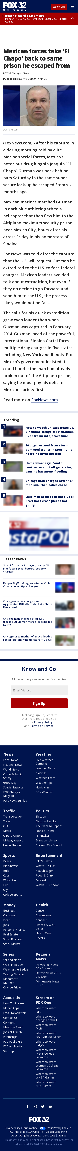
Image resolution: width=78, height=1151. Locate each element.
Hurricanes (43, 787)
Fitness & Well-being (45, 926)
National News (12, 765)
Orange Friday (12, 987)
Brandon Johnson (47, 840)
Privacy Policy (43, 722)
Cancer (40, 910)
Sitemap (8, 1051)
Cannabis (42, 920)
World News (11, 769)
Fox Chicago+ (45, 871)
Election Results (46, 821)
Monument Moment (10, 980)
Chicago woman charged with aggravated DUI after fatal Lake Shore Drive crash (27, 604)
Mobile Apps (11, 1008)
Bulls (6, 871)
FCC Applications (14, 1046)
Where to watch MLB (46, 1026)
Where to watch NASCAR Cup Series (48, 1035)
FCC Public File (12, 1041)
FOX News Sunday (15, 800)
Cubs (6, 875)
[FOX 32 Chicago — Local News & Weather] (14, 6)
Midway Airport (13, 840)
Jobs (6, 925)
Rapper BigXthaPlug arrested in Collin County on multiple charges (27, 584)
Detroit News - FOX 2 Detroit (48, 974)
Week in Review (13, 965)
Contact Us (10, 1018)
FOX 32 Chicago (12, 73)
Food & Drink (44, 875)
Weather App (44, 782)
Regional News (44, 956)
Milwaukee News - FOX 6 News (48, 966)
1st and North (12, 960)
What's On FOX (45, 866)
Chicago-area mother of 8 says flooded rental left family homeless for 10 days (27, 638)
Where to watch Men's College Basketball (46, 1053)
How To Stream (13, 1003)
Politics (42, 810)
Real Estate (10, 934)
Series (8, 954)
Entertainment (49, 855)
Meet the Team (13, 1027)
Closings (41, 773)
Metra (7, 831)
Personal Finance (14, 929)
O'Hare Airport (12, 835)
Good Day (9, 782)
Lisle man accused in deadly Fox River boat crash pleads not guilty (50, 501)
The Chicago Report (49, 826)
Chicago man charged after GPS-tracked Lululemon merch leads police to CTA (27, 622)
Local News (10, 760)
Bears (7, 861)
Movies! (41, 880)
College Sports (12, 894)
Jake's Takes (44, 861)
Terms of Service (41, 726)
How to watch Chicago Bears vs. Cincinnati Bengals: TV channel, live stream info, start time (50, 432)
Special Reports (13, 787)
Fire (5, 885)
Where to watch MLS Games (46, 1084)
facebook (27, 1106)
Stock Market (11, 944)
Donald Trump (45, 831)
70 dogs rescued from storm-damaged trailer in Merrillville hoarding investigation (49, 449)
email (50, 1106)
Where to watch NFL (46, 1010)
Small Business (13, 939)
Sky (5, 890)
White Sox (9, 880)
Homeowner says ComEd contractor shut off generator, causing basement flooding (49, 467)
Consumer (10, 915)
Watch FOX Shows (48, 885)
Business (9, 910)
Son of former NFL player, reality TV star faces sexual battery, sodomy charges (26, 568)
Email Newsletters (15, 1013)
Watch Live (59, 6)
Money (9, 904)
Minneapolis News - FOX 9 (48, 983)
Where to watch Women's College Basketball (47, 1065)
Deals (7, 920)
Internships (10, 1037)
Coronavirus (43, 915)
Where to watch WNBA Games (46, 1075)
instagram (35, 1106)
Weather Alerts (45, 768)
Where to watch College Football (46, 1018)
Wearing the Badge (15, 969)
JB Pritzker (42, 835)
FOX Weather (44, 792)
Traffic (9, 810)
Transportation (13, 816)
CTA (6, 826)
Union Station (12, 845)
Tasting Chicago (13, 974)
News (26, 73)
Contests (9, 1022)
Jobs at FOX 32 (12, 1032)
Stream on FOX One (45, 1000)
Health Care (43, 933)
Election (41, 816)
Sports (9, 855)
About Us (11, 997)
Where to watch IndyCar (46, 1043)
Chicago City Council (49, 845)
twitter (43, 1106)
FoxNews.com (44, 399)
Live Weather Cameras (44, 761)
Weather (43, 754)
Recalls (40, 938)
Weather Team (45, 778)
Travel (7, 821)
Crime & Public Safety (12, 776)
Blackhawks (10, 866)
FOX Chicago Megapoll (11, 794)
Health (42, 904)
